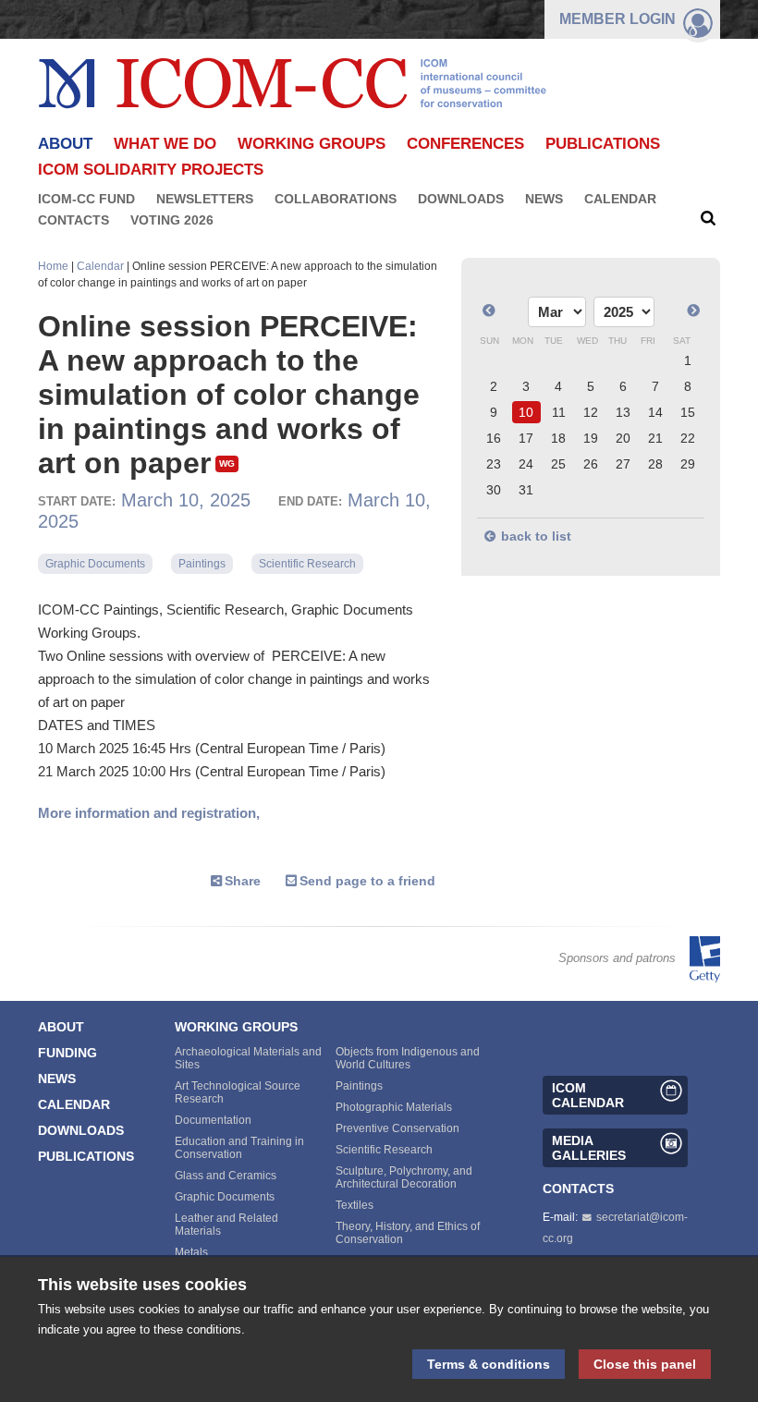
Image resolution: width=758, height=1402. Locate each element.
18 (558, 438)
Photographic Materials (394, 1107)
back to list (536, 536)
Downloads (461, 198)
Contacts (73, 220)
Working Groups (311, 143)
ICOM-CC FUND (86, 198)
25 (558, 464)
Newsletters (204, 198)
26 (590, 464)
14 (655, 412)
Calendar (620, 198)
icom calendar (588, 1095)
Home (53, 266)
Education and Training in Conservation (239, 1148)
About (61, 1026)
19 (590, 438)
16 (493, 438)
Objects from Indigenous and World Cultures (408, 1058)
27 (623, 464)
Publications (602, 143)
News (544, 198)
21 (655, 438)
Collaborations (336, 198)
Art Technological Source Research (237, 1092)
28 (655, 464)
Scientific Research (307, 563)
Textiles (354, 1205)
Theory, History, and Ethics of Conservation (408, 1233)
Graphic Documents (95, 563)
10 (526, 412)
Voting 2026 (172, 220)
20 (623, 438)
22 (687, 438)
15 (687, 412)
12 (590, 412)
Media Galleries (589, 1148)
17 (526, 438)
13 (623, 412)
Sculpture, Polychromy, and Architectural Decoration (404, 1177)
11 (559, 412)
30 (493, 489)
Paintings (202, 563)
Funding (67, 1052)
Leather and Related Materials (226, 1224)
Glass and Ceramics (225, 1175)
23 (493, 464)
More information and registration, (149, 813)
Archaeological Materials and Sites (248, 1058)
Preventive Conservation (397, 1128)
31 (526, 489)
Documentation (213, 1120)
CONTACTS (578, 1188)
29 (687, 464)
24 (526, 464)
